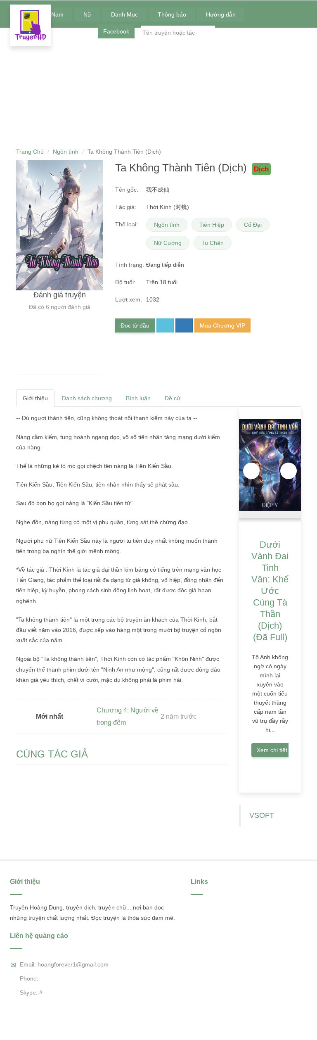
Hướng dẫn (221, 14)
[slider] (59, 365)
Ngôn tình (65, 151)
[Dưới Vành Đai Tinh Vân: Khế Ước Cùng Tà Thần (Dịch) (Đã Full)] (270, 465)
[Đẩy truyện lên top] (184, 325)
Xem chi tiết (272, 750)
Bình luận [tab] (138, 398)
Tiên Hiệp (211, 224)
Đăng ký (292, 32)
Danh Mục (125, 14)
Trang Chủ (30, 151)
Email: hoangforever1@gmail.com (64, 964)
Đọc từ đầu (135, 325)
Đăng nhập (259, 32)
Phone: (29, 978)
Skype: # (31, 992)
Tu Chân (212, 243)
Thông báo (173, 14)
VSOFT (261, 815)
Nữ (88, 14)
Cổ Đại (253, 224)
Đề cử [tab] (173, 398)
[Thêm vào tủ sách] (165, 325)
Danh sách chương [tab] (87, 398)
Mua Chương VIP (222, 325)
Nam (58, 14)
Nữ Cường (168, 243)
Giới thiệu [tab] (35, 398)
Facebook (116, 31)
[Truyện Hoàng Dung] (30, 25)
